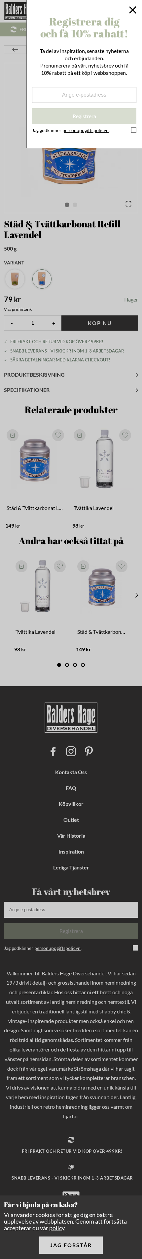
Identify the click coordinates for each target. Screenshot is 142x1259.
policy (56, 1228)
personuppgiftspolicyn (85, 130)
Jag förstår (71, 1245)
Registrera (84, 116)
